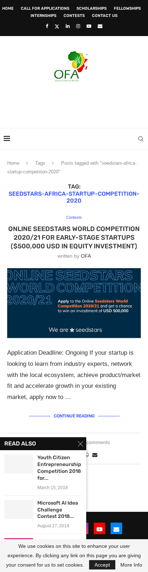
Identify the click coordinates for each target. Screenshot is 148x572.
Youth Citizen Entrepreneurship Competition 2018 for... (59, 468)
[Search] (140, 138)
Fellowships (127, 8)
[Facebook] (47, 26)
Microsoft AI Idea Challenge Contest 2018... (57, 510)
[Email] (100, 26)
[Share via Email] (94, 455)
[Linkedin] (68, 26)
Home (8, 8)
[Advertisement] (76, 103)
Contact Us (104, 15)
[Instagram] (78, 26)
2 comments (96, 442)
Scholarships (92, 8)
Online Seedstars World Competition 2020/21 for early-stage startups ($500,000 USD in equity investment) (74, 237)
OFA (86, 256)
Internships (43, 15)
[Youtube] (89, 26)
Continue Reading (74, 415)
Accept (102, 565)
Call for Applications (45, 8)
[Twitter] (57, 26)
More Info (131, 564)
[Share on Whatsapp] (86, 455)
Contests (74, 15)
